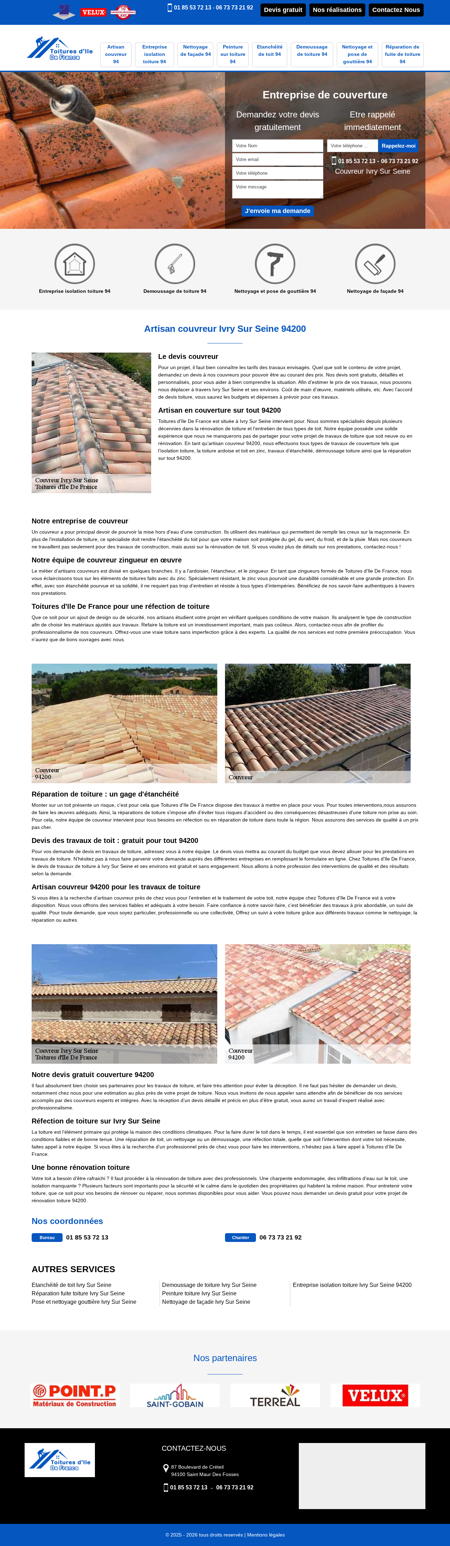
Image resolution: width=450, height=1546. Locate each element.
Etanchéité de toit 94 (270, 50)
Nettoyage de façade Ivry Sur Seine (206, 1302)
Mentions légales (266, 1535)
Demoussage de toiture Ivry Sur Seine (209, 1285)
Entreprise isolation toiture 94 (154, 54)
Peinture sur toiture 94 (232, 54)
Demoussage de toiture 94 (312, 50)
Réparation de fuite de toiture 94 (402, 54)
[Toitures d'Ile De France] (60, 49)
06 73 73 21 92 (234, 8)
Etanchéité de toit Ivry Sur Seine (71, 1285)
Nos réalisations (337, 9)
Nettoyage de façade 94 (195, 50)
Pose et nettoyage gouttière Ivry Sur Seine (84, 1302)
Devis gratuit (283, 9)
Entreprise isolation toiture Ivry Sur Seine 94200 (352, 1285)
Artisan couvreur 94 (116, 54)
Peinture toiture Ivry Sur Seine (199, 1293)
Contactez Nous (396, 9)
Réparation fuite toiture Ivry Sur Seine (78, 1293)
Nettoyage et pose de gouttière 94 (357, 54)
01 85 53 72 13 (192, 8)
